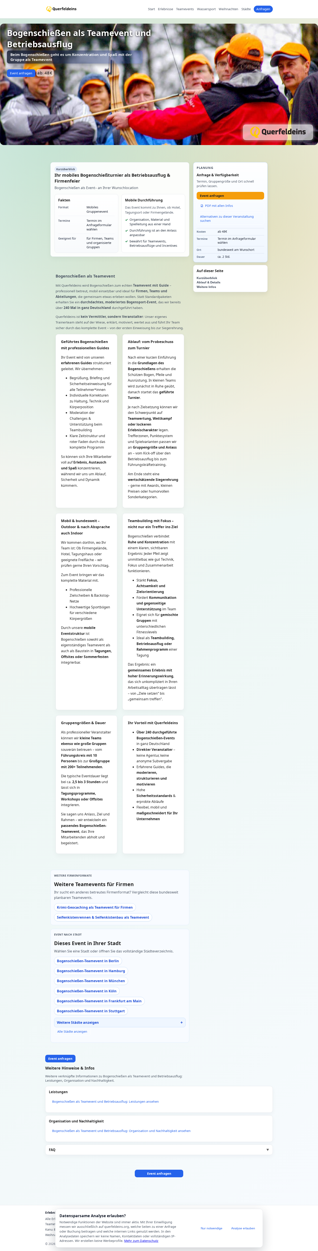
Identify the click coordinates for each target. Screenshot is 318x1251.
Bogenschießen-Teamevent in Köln (87, 991)
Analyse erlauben (243, 1228)
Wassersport (206, 9)
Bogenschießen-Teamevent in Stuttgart (91, 1011)
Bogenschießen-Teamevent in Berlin (88, 961)
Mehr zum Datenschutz (141, 1241)
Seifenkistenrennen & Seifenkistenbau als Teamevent (103, 917)
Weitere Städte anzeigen (78, 1022)
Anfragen (263, 9)
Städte (246, 9)
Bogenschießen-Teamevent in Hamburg (91, 970)
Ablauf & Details (208, 282)
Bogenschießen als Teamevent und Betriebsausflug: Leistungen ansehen (105, 1101)
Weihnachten (228, 9)
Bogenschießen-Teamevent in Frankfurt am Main (99, 1001)
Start (151, 9)
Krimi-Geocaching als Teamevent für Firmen (95, 907)
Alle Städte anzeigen (72, 1031)
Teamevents (185, 9)
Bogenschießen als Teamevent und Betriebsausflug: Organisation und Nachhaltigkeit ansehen (121, 1131)
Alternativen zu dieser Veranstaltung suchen (227, 218)
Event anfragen (21, 73)
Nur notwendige (211, 1228)
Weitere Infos (206, 287)
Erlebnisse (165, 9)
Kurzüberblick (207, 278)
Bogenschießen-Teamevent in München (91, 980)
